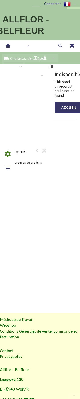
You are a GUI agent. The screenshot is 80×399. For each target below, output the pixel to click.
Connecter (52, 4)
